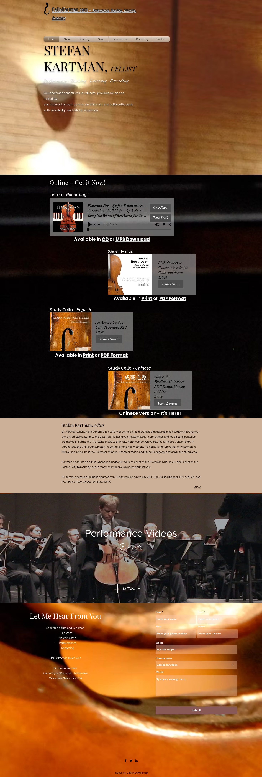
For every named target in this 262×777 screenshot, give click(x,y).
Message (159, 672)
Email (200, 612)
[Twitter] (131, 761)
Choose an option (164, 658)
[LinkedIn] (136, 761)
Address (201, 626)
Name (158, 612)
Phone (158, 626)
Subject (159, 643)
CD (105, 239)
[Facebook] (125, 761)
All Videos (128, 589)
